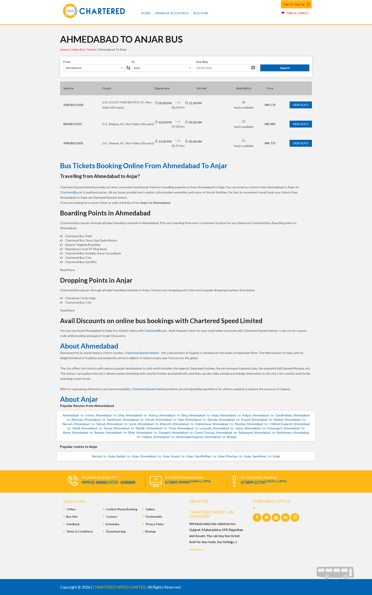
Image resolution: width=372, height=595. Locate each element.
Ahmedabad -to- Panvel (138, 419)
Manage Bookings (172, 13)
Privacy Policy (154, 524)
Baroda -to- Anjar (103, 456)
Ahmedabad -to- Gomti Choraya (193, 432)
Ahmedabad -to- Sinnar (96, 428)
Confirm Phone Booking (121, 509)
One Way (202, 62)
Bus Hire (201, 13)
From (66, 62)
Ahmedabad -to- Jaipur (228, 428)
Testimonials (153, 516)
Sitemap (150, 531)
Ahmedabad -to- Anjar (204, 415)
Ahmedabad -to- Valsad (89, 424)
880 (270, 124)
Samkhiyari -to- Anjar (266, 456)
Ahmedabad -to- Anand (234, 419)
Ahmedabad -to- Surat (121, 424)
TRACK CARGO (296, 13)
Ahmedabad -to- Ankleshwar (192, 424)
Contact (111, 516)
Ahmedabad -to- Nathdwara (273, 432)
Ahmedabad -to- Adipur (235, 415)
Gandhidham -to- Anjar (209, 456)
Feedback (73, 524)
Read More (196, 549)
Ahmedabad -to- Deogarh (153, 432)
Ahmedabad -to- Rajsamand (234, 432)
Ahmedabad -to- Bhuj (173, 415)
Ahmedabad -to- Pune (161, 428)
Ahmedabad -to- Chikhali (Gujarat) (269, 424)
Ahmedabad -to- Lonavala (194, 428)
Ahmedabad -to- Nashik (129, 428)
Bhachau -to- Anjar (238, 456)
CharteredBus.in (71, 192)
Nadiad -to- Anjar (127, 456)
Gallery (150, 509)
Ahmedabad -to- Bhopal (220, 437)
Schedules (112, 524)
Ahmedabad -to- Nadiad (267, 419)
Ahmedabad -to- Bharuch (154, 424)
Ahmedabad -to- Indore (78, 415)
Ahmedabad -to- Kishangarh (263, 428)
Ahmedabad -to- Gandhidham (272, 415)
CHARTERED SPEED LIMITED (119, 587)
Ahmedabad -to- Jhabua (142, 415)
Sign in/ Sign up (294, 4)
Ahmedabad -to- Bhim (120, 432)
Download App (115, 531)
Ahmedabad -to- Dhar (110, 415)
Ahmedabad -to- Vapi (169, 419)
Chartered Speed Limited (141, 353)
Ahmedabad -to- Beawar (88, 432)
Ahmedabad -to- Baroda (201, 419)
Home (146, 13)
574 (270, 105)
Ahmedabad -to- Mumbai (228, 424)
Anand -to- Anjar (182, 456)
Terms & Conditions (79, 531)
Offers (71, 509)
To (133, 62)
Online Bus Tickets (83, 49)
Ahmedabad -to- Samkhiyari (102, 419)
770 (270, 143)
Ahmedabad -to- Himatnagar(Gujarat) (178, 437)
